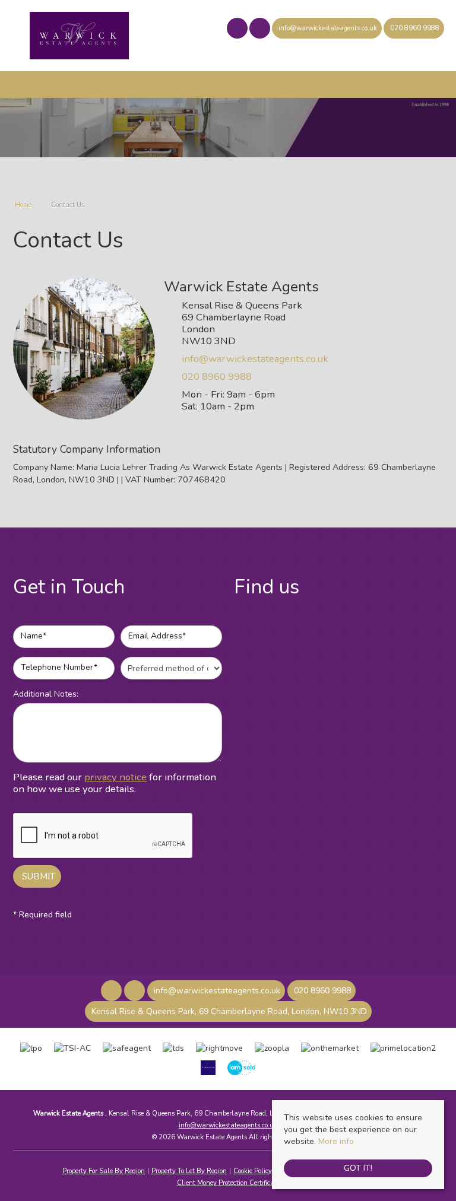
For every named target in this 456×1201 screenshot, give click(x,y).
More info (336, 1141)
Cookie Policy (252, 1171)
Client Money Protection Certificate (228, 1182)
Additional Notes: (45, 694)
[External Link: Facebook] (238, 30)
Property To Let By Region (189, 1171)
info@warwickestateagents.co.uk (255, 359)
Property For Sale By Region (103, 1171)
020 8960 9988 (217, 376)
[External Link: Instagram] (260, 30)
